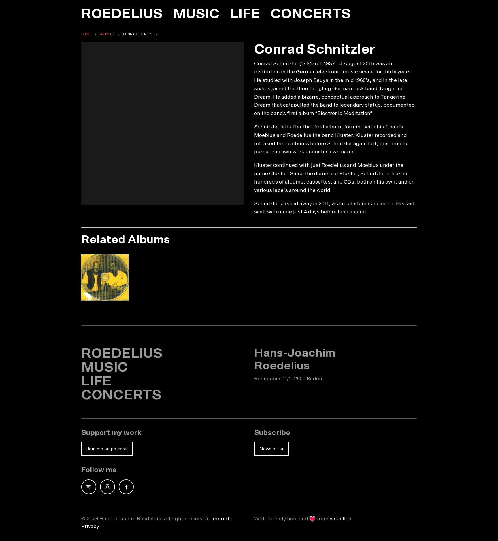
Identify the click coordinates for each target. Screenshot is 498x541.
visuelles (340, 518)
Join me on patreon (107, 449)
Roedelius (122, 14)
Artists (107, 34)
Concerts (311, 14)
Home (86, 34)
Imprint (220, 518)
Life (245, 14)
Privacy (90, 526)
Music (196, 14)
